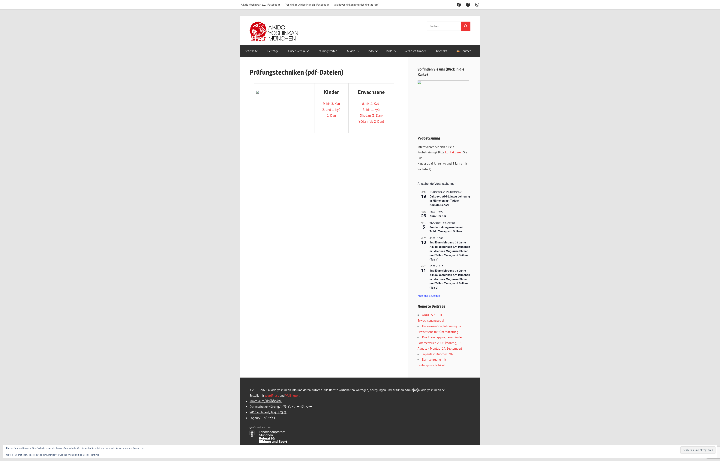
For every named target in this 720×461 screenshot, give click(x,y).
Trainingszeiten (327, 51)
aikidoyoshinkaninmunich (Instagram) (356, 4)
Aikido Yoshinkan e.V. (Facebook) (260, 4)
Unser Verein (296, 51)
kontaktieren (453, 152)
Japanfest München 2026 (438, 354)
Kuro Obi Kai (438, 216)
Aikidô (351, 51)
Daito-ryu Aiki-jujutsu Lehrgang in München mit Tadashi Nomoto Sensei (450, 200)
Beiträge (273, 51)
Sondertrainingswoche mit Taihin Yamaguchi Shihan (446, 229)
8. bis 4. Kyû (371, 104)
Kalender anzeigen (429, 295)
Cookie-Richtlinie (91, 454)
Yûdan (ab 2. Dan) (371, 121)
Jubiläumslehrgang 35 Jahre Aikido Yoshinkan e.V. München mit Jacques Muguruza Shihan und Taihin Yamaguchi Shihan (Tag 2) (450, 279)
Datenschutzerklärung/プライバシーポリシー (281, 406)
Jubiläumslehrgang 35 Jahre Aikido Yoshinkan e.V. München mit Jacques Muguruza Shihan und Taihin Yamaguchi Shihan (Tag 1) (450, 250)
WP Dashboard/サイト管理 (268, 412)
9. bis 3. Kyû (331, 104)
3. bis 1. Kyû (371, 110)
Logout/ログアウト (263, 418)
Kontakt (441, 51)
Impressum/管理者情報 (266, 401)
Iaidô (389, 51)
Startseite (251, 51)
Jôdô (371, 51)
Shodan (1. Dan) (371, 115)
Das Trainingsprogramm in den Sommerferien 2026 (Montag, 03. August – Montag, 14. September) (440, 342)
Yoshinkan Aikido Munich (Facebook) (307, 4)
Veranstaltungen (416, 51)
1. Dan (331, 115)
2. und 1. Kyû (331, 110)
